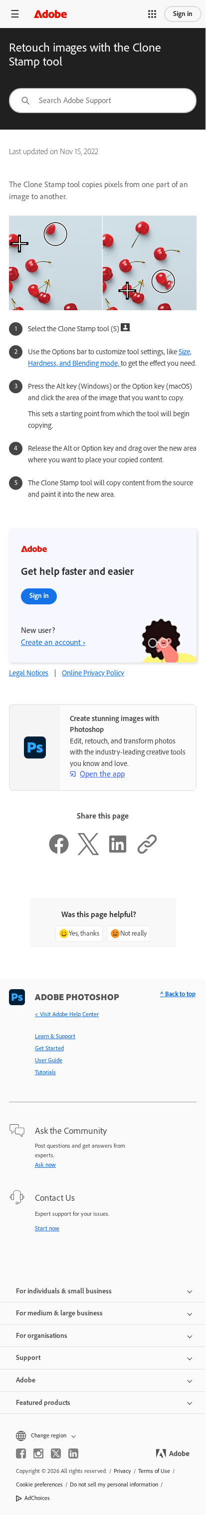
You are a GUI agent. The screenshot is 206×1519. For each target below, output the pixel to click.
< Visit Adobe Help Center (67, 1014)
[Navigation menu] (15, 14)
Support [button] (28, 1357)
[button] (152, 14)
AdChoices (37, 1497)
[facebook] (21, 1453)
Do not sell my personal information (114, 1484)
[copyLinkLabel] (147, 852)
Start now (47, 1228)
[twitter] (56, 1453)
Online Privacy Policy (93, 672)
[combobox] (103, 100)
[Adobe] (50, 14)
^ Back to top (178, 994)
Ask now (45, 1164)
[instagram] (38, 1453)
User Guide (48, 1060)
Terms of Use (154, 1470)
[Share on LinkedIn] (118, 852)
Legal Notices (28, 672)
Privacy (122, 1470)
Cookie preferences (39, 1484)
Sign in (183, 14)
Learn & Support (55, 1036)
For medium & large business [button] (59, 1313)
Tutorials (45, 1072)
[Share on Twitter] (88, 852)
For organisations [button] (41, 1335)
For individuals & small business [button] (64, 1291)
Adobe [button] (25, 1380)
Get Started (49, 1048)
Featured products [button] (43, 1402)
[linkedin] (73, 1453)
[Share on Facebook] (59, 852)
